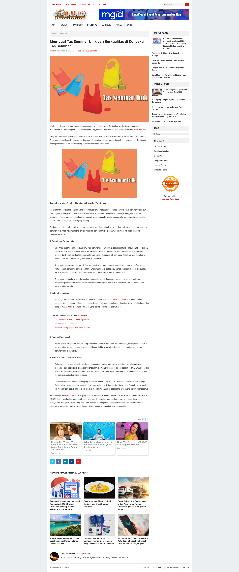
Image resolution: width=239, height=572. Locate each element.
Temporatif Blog (161, 160)
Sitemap (103, 4)
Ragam (119, 25)
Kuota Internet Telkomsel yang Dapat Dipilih (72, 319)
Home (54, 34)
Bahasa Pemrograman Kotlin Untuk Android (72, 328)
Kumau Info (61, 51)
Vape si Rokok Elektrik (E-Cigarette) (166, 121)
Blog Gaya (158, 156)
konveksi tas (68, 395)
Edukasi (64, 25)
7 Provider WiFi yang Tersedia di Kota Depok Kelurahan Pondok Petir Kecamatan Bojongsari (133, 541)
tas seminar (140, 130)
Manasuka (106, 25)
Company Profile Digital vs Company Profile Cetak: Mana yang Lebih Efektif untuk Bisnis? (99, 541)
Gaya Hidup (78, 25)
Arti (54, 25)
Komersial (92, 25)
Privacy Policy (87, 4)
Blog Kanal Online (161, 151)
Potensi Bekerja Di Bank (64, 324)
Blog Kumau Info (62, 568)
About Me (56, 4)
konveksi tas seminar (121, 299)
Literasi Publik (160, 146)
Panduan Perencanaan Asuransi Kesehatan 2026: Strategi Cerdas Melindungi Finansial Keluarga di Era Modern (174, 43)
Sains (129, 25)
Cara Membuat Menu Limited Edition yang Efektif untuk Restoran (97, 504)
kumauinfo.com (160, 170)
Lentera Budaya (160, 165)
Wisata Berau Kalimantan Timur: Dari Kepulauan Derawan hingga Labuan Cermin (65, 541)
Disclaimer (70, 4)
